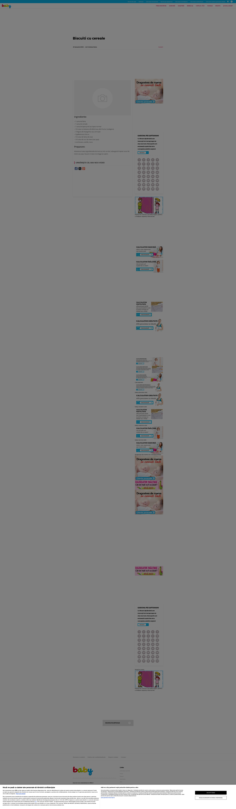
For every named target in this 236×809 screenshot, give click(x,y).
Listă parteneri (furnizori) (108, 797)
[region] (118, 797)
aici (36, 801)
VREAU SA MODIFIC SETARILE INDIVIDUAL (211, 797)
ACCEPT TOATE (211, 792)
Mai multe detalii (20, 793)
